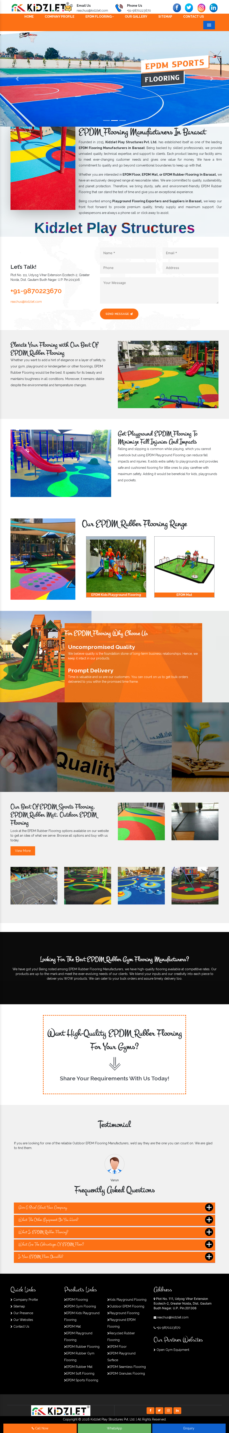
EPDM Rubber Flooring (83, 1346)
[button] (17, 79)
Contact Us (193, 16)
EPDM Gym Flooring (81, 1306)
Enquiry (188, 1428)
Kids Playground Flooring (127, 1299)
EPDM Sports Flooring (82, 1380)
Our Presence (23, 1313)
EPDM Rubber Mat (79, 1367)
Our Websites (23, 1320)
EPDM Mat (73, 1326)
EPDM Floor (118, 1346)
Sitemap (165, 16)
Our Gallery (136, 16)
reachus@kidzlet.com (92, 10)
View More (23, 851)
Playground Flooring (124, 1313)
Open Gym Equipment (172, 1350)
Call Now (41, 1428)
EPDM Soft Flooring (80, 1373)
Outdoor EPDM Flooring (126, 1306)
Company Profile (59, 16)
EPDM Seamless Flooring (127, 1367)
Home (29, 16)
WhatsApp (114, 1428)
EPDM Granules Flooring (127, 1373)
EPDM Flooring (98, 16)
